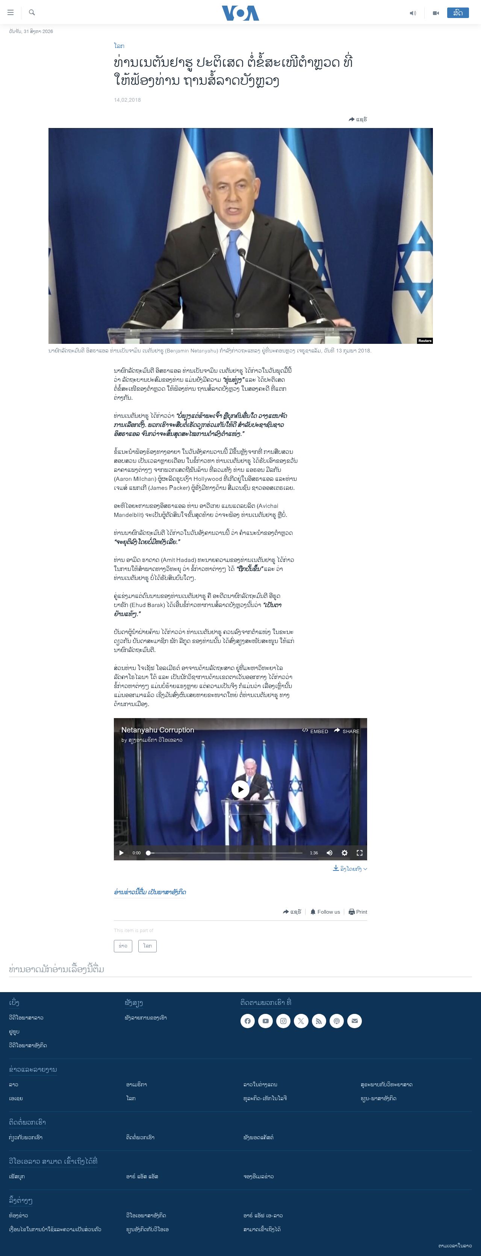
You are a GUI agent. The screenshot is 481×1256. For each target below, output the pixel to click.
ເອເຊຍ (16, 1098)
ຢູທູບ (14, 1032)
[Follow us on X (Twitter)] (301, 1021)
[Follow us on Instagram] (283, 1021)
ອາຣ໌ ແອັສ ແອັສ (142, 1177)
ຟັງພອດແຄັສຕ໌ (259, 1138)
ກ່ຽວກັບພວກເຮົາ (25, 1138)
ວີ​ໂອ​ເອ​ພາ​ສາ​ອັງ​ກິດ (146, 1216)
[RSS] (319, 1021)
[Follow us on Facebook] (247, 1021)
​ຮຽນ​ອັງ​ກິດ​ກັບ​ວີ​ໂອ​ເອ (147, 1229)
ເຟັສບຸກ (17, 1177)
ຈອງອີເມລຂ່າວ (259, 1177)
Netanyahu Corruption (157, 730)
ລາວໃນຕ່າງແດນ (260, 1085)
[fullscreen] (359, 852)
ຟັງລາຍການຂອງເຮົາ (146, 1018)
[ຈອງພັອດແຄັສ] (354, 1021)
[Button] (358, 119)
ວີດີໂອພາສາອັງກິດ (28, 1046)
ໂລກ (119, 46)
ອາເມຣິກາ (136, 1085)
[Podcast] (337, 1021)
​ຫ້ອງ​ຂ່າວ (18, 1216)
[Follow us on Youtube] (265, 1021)
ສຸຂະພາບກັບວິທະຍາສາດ (387, 1085)
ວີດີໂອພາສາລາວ (26, 1018)
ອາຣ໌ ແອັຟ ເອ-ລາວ (263, 1216)
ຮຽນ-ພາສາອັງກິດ (378, 1098)
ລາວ (13, 1085)
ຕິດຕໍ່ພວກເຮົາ (140, 1138)
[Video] (436, 13)
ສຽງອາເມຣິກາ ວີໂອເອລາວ (156, 740)
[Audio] (413, 13)
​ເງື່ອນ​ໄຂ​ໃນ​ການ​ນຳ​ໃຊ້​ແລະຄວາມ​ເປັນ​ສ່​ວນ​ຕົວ (55, 1229)
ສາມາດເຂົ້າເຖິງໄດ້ (262, 1229)
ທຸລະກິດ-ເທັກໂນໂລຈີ (265, 1098)
